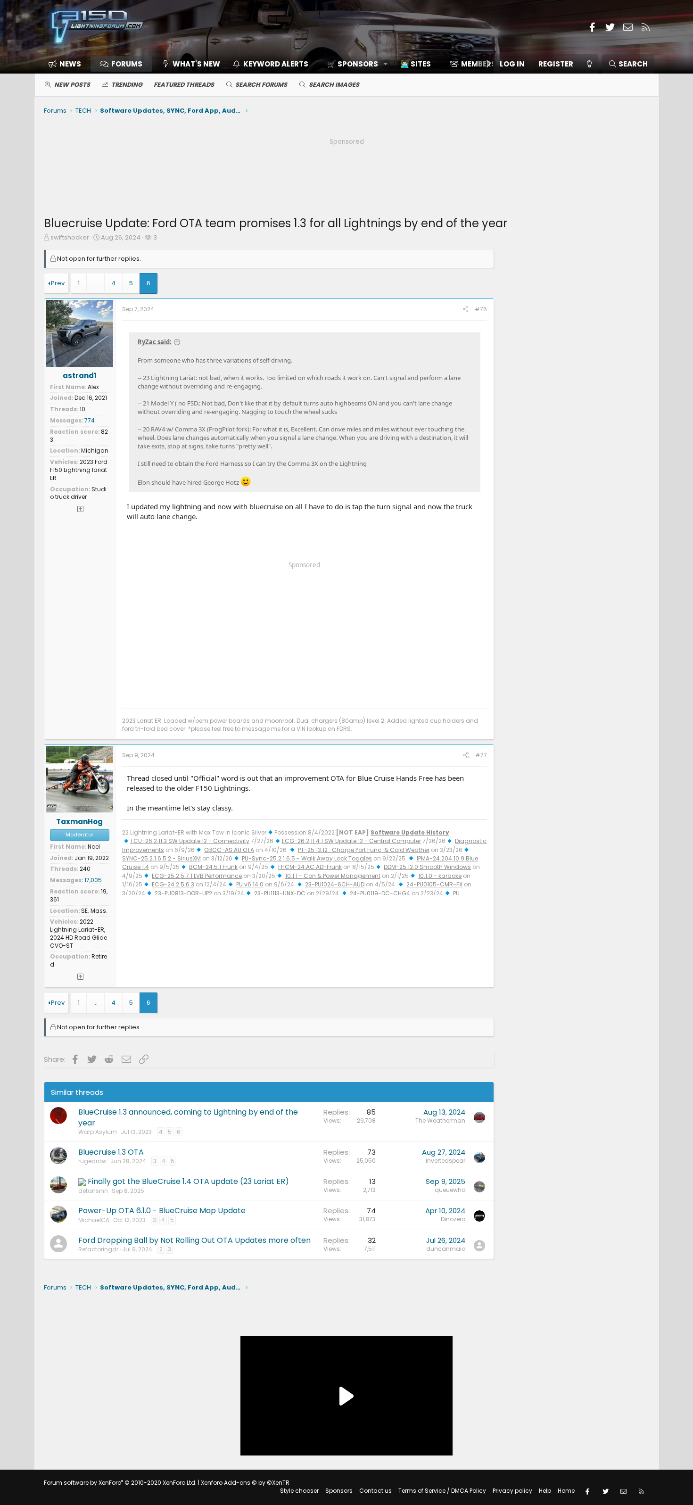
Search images (334, 84)
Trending (126, 84)
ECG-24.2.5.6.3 (173, 884)
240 (85, 869)
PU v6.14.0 (250, 884)
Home (566, 1491)
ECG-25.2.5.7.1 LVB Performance (197, 876)
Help (545, 1491)
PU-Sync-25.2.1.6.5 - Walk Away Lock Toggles (307, 858)
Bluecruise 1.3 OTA (111, 1152)
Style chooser (299, 1491)
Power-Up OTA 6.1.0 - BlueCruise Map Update (162, 1210)
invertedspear (445, 1161)
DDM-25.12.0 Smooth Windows (427, 867)
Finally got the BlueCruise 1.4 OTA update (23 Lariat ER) (188, 1181)
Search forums (261, 84)
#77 (481, 755)
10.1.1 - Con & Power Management (332, 876)
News (70, 64)
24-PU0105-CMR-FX (434, 884)
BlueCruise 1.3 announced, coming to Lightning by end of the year (188, 1117)
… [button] (95, 283)
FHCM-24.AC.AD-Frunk (310, 867)
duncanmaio (445, 1249)
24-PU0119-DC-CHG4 (380, 893)
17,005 (93, 880)
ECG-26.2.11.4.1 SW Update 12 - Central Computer (351, 841)
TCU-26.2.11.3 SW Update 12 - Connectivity (189, 841)
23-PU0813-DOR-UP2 (183, 893)
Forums (126, 64)
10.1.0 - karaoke (440, 876)
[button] (354, 64)
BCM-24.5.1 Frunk (213, 867)
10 (82, 409)
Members (478, 64)
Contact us (375, 1491)
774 (89, 420)
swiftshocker (69, 237)
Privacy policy (512, 1491)
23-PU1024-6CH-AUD (334, 884)
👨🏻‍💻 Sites (415, 64)
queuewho (450, 1190)
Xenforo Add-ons (245, 1483)
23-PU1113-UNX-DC (279, 893)
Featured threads (184, 84)
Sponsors (339, 1491)
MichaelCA (93, 1220)
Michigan (94, 451)
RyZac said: (155, 342)
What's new (196, 64)
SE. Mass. (94, 911)
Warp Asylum (97, 1132)
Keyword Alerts (275, 64)
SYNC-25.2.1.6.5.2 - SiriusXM (161, 858)
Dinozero (453, 1219)
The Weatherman (440, 1120)
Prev (58, 283)
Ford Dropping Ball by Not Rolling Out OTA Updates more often (194, 1240)
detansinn (93, 1191)
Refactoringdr (98, 1249)
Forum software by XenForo (120, 1483)
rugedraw (92, 1161)
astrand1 (80, 375)
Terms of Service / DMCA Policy (442, 1491)
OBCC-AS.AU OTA (229, 850)
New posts (72, 84)
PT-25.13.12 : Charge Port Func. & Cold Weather (363, 850)
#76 (481, 309)
